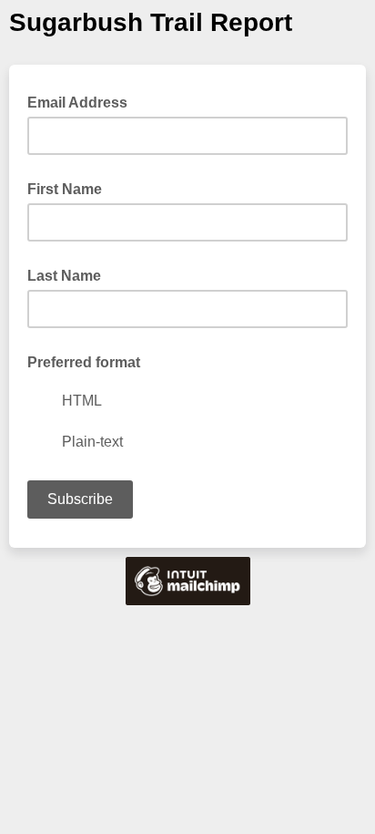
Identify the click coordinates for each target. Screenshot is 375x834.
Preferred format (83, 362)
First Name (64, 189)
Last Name (64, 275)
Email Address (82, 101)
